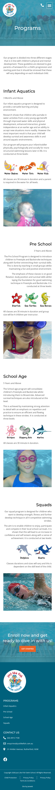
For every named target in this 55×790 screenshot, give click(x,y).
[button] (49, 6)
